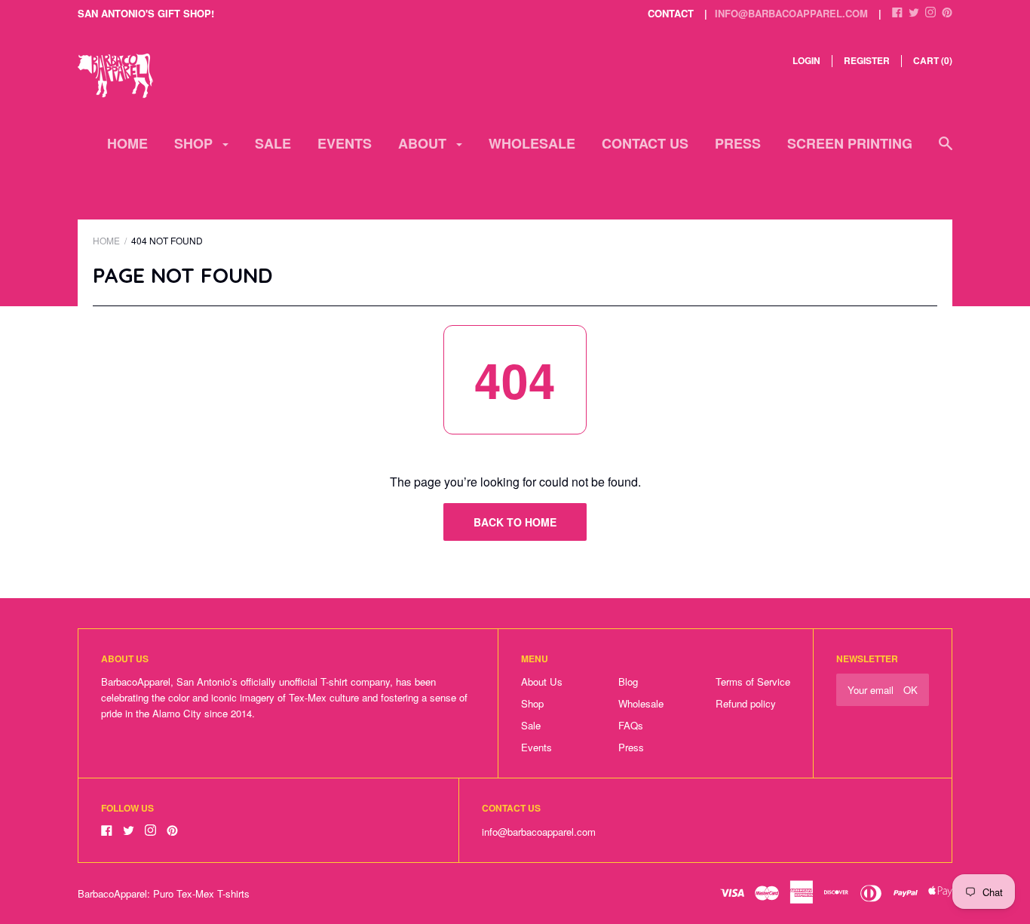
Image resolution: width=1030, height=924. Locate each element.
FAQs (630, 725)
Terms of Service (753, 681)
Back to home (515, 522)
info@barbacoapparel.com (791, 13)
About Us (542, 681)
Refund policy (746, 703)
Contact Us (645, 143)
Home (127, 143)
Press (738, 143)
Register (867, 60)
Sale (273, 143)
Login (806, 60)
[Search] (945, 150)
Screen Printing (849, 143)
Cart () (932, 60)
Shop (195, 143)
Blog (628, 681)
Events (344, 143)
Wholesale (532, 143)
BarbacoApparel (112, 893)
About (424, 143)
